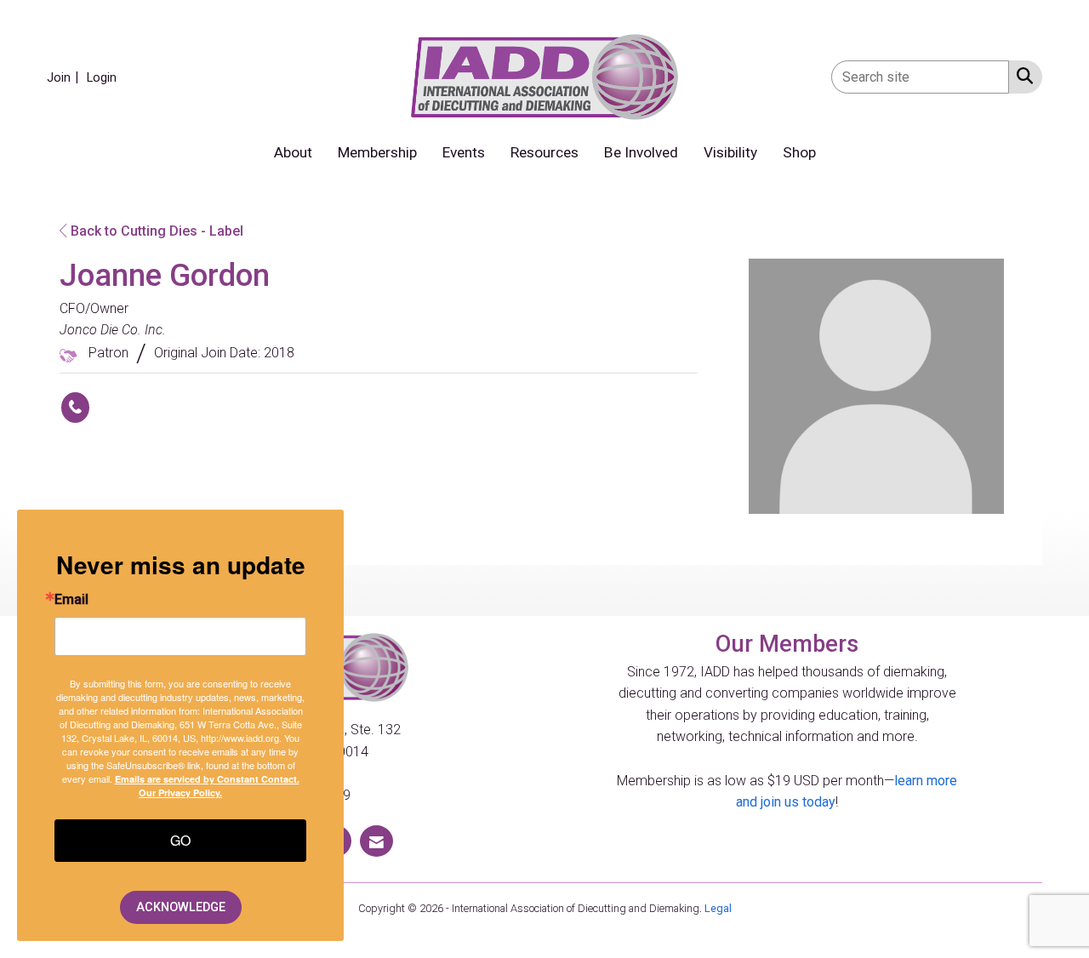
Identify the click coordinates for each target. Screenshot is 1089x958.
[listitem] (65, 77)
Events (463, 152)
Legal (718, 908)
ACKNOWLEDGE (180, 907)
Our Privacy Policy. (180, 792)
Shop (799, 152)
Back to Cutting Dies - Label (155, 231)
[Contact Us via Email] (376, 841)
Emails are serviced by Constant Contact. (207, 779)
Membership (377, 152)
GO (180, 840)
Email (71, 600)
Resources (544, 152)
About (293, 152)
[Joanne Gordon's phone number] (75, 408)
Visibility (730, 152)
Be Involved (641, 152)
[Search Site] (1021, 75)
